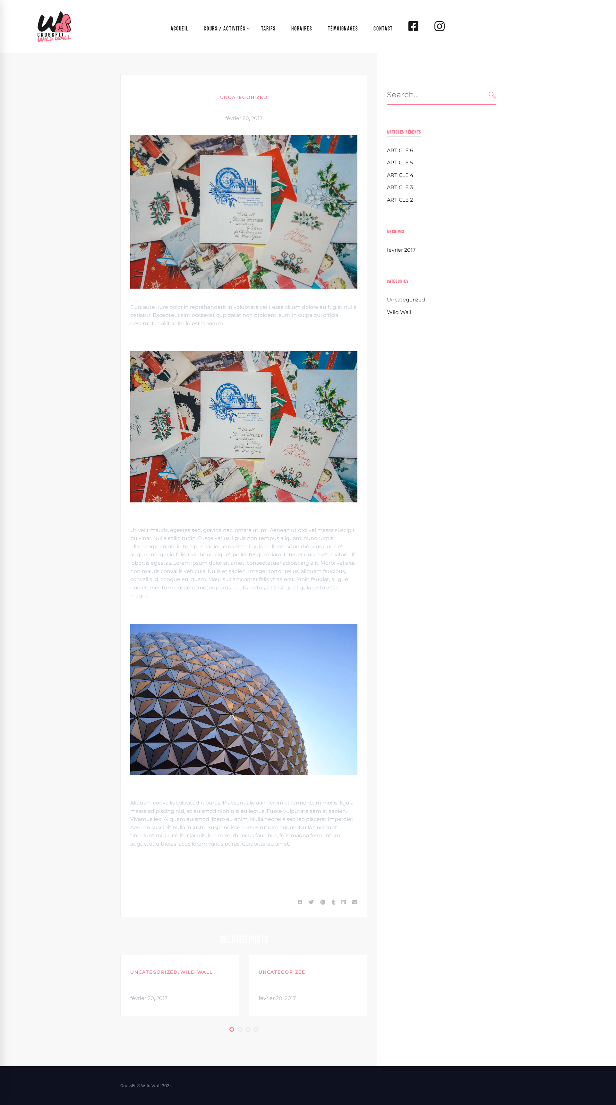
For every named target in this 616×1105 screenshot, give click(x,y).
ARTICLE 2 (400, 200)
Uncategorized (244, 97)
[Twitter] (311, 902)
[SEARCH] (492, 94)
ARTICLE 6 (144, 984)
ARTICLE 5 (273, 984)
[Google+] (323, 902)
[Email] (355, 902)
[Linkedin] (343, 902)
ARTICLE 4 (400, 175)
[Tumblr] (333, 902)
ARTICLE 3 (400, 187)
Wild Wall (196, 972)
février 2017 (401, 250)
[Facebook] (300, 902)
